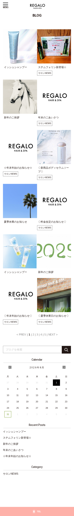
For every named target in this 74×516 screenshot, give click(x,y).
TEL (39, 511)
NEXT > (53, 334)
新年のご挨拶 (10, 443)
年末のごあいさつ (13, 450)
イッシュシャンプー (14, 431)
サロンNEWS (44, 73)
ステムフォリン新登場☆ (17, 437)
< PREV (21, 334)
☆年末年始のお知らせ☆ (17, 456)
